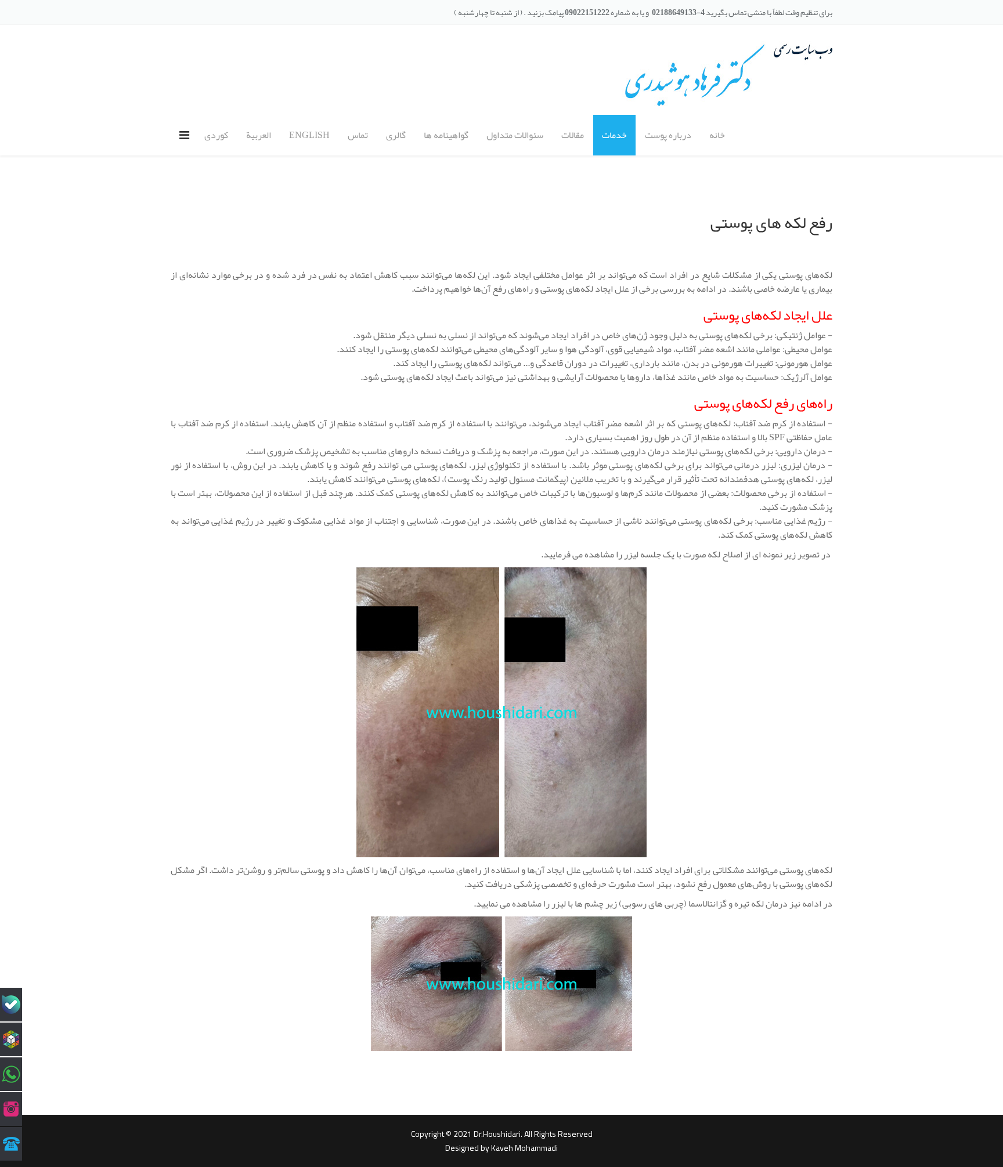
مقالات (572, 135)
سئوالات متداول (514, 135)
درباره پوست (668, 135)
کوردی (216, 135)
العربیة (258, 135)
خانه (717, 135)
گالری (396, 135)
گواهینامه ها (446, 135)
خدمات (614, 135)
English (309, 135)
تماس (358, 135)
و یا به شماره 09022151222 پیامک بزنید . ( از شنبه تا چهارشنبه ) (551, 12)
